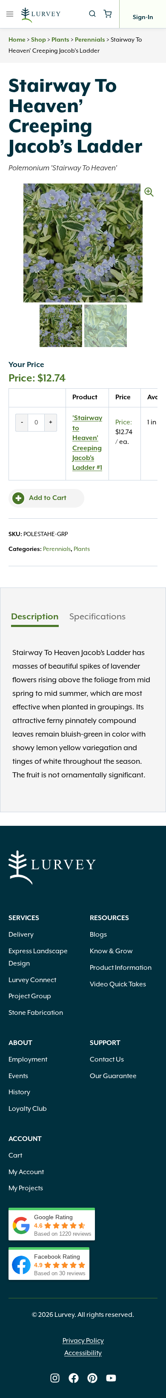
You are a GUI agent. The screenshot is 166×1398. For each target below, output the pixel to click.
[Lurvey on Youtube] (111, 1378)
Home (17, 40)
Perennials (90, 40)
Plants (60, 40)
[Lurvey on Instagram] (55, 1378)
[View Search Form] (92, 14)
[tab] (35, 618)
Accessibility (83, 1353)
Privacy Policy (83, 1341)
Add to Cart (47, 498)
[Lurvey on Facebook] (74, 1378)
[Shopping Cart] (107, 13)
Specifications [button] (97, 617)
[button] (148, 192)
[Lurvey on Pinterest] (92, 1378)
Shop (38, 40)
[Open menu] (10, 13)
